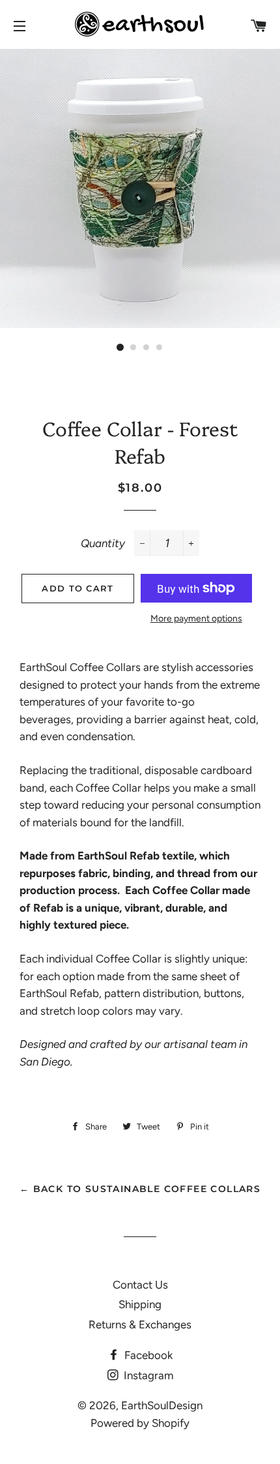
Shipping (140, 1304)
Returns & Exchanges (140, 1324)
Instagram (147, 1375)
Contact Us (140, 1284)
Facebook (147, 1355)
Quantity (103, 543)
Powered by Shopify (140, 1422)
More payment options (196, 618)
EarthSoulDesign (162, 1405)
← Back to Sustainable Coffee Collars (140, 1189)
